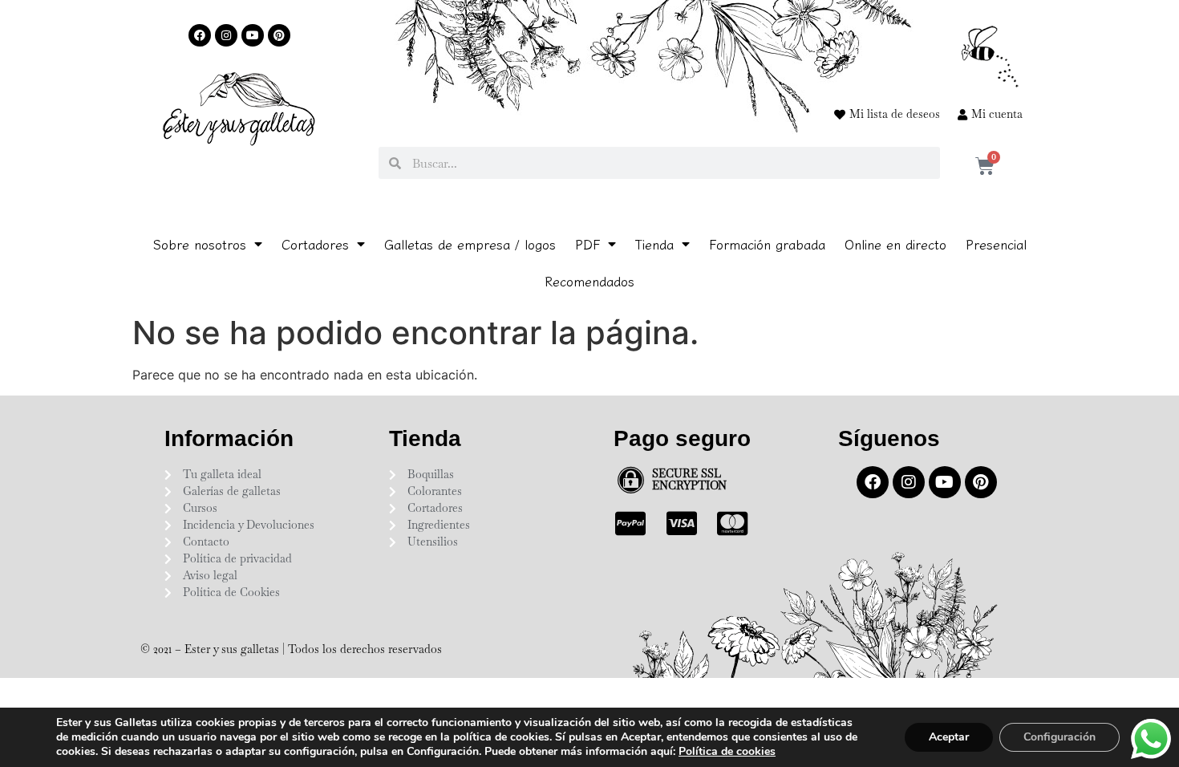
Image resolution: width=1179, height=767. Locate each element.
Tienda (654, 244)
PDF (587, 244)
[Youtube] (252, 35)
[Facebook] (199, 35)
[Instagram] (226, 35)
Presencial (996, 244)
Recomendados (589, 280)
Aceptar (949, 737)
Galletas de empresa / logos (470, 244)
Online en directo (895, 244)
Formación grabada (767, 244)
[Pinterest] (279, 35)
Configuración (1059, 737)
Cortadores (315, 244)
